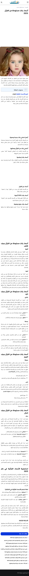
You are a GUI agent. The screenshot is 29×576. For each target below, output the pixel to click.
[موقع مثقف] (14, 2)
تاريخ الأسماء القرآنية (22, 94)
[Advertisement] (14, 30)
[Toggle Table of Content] (25, 89)
